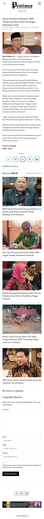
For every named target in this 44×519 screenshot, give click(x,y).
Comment (5, 409)
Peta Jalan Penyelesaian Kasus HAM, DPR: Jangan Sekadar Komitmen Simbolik (21, 253)
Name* (4, 437)
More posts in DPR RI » (34, 173)
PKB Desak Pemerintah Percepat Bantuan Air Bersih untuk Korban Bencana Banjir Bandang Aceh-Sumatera (21, 212)
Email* (4, 445)
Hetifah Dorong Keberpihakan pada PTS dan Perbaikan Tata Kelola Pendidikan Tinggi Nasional (21, 296)
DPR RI (15, 166)
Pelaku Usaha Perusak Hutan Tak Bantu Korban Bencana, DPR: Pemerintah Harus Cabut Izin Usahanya (20, 339)
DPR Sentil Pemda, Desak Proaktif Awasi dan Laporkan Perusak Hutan (22, 381)
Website (5, 453)
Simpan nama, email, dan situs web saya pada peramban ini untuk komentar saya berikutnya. (21, 466)
